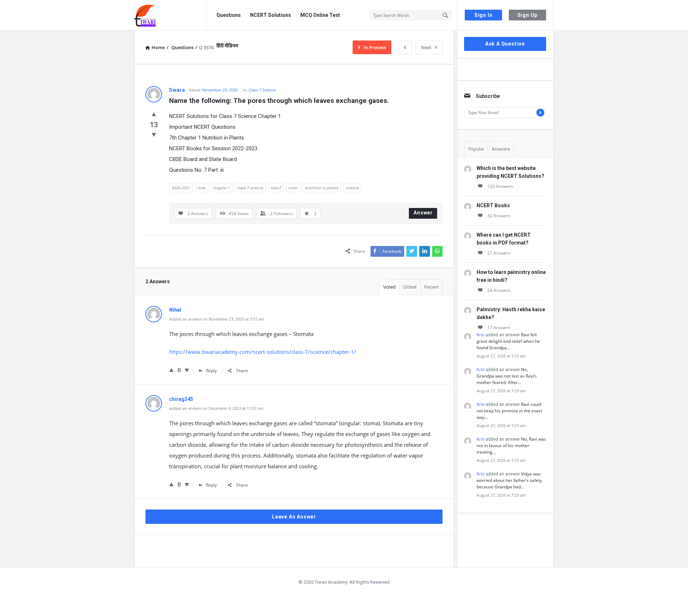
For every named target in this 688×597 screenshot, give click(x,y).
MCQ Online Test (320, 15)
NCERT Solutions (270, 15)
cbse (201, 187)
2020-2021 (181, 187)
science (352, 187)
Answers (501, 149)
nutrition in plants (322, 187)
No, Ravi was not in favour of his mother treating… (511, 445)
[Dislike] (154, 134)
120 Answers (500, 186)
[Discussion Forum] (170, 15)
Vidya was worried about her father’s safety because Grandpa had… (509, 480)
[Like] (154, 114)
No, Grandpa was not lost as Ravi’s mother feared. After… (507, 375)
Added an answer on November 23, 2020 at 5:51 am (216, 319)
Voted (389, 287)
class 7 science (250, 187)
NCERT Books (493, 205)
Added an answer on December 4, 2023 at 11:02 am (216, 408)
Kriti (480, 335)
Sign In (483, 15)
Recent (431, 287)
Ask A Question (505, 44)
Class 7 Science (262, 90)
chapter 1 (221, 187)
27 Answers (499, 253)
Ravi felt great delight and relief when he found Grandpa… (508, 341)
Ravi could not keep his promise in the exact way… (509, 410)
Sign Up (527, 15)
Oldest (410, 287)
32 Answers (499, 216)
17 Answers (499, 327)
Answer (423, 212)
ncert (293, 187)
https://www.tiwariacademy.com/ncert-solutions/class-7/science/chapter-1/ (262, 351)
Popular (476, 149)
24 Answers (499, 290)
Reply (211, 371)
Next (426, 47)
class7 (276, 187)
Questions (228, 15)
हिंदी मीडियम (227, 45)
